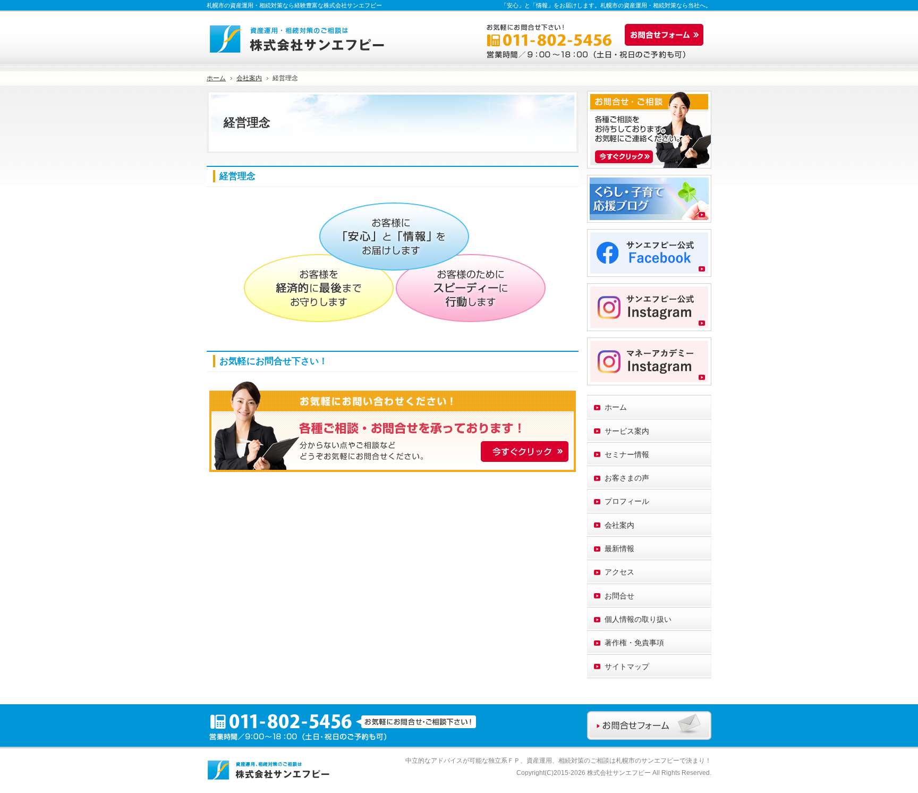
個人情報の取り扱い (638, 619)
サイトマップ (627, 666)
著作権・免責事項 (634, 642)
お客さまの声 (627, 478)
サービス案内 (627, 431)
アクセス (619, 572)
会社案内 (619, 525)
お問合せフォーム (667, 35)
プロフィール (627, 501)
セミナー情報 (627, 454)
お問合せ (619, 596)
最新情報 (619, 548)
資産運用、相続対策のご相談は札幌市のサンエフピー (602, 760)
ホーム (616, 407)
